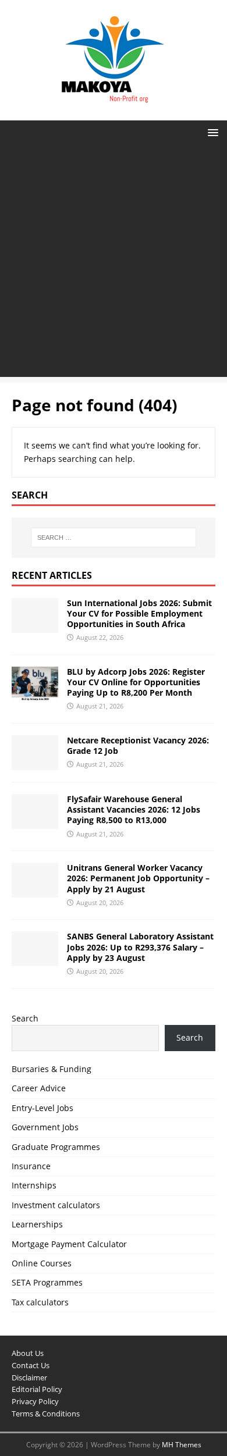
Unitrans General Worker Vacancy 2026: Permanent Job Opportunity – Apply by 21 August (138, 878)
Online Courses (42, 1263)
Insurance (31, 1166)
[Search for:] (113, 537)
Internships (34, 1185)
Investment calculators (56, 1205)
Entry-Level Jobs (42, 1107)
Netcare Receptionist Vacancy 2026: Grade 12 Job (138, 745)
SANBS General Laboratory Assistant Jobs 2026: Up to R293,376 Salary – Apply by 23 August (140, 947)
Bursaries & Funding (51, 1068)
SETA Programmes (47, 1282)
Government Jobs (45, 1127)
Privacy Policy (35, 1401)
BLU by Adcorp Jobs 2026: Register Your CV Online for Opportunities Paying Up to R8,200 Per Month (136, 682)
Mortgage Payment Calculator (69, 1243)
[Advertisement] (113, 263)
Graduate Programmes (56, 1146)
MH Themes (181, 1445)
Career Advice (39, 1088)
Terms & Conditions (46, 1413)
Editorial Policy (37, 1389)
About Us (28, 1353)
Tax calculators (40, 1302)
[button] (211, 131)
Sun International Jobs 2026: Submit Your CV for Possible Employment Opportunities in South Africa (139, 613)
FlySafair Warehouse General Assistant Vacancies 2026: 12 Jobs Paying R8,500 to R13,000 (133, 809)
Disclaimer (29, 1377)
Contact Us (30, 1365)
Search (25, 1018)
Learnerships (37, 1224)
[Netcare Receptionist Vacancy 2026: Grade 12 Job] (35, 763)
